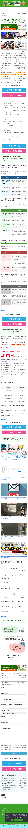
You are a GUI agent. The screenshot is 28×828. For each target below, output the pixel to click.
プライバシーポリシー (18, 820)
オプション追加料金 (9, 125)
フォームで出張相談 (15, 95)
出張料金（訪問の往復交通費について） (13, 127)
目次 (12, 101)
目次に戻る (4, 310)
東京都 (3, 794)
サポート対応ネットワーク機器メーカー (13, 136)
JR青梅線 (4, 797)
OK (11, 820)
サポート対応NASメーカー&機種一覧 (12, 137)
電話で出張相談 (15, 90)
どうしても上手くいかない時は (10, 139)
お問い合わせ (5, 361)
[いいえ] (26, 820)
